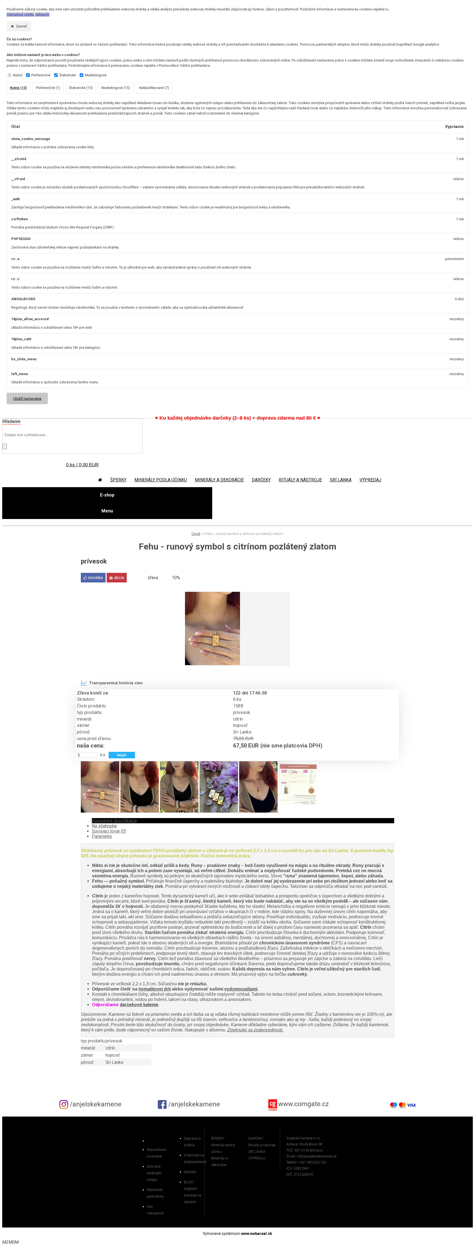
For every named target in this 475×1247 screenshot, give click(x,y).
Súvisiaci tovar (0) (109, 831)
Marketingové (95, 75)
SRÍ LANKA (341, 479)
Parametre (102, 836)
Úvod (196, 534)
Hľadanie (11, 421)
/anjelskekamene (94, 1104)
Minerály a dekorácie (219, 479)
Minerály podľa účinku (160, 479)
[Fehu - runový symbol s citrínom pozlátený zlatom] (212, 663)
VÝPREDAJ (370, 479)
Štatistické (67, 75)
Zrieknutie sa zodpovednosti (194, 1158)
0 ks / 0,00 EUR (82, 464)
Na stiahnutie (104, 825)
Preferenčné (40, 75)
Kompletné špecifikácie (114, 820)
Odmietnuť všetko (20, 14)
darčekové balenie (139, 1004)
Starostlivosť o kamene (156, 1153)
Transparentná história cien (116, 683)
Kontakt (190, 1172)
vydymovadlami (240, 989)
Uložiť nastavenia (27, 398)
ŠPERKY (118, 479)
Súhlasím (42, 14)
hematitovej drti (155, 989)
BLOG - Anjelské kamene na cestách (192, 1192)
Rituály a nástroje (300, 479)
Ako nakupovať (155, 1209)
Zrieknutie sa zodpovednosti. (255, 1030)
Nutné (17, 75)
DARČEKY (261, 479)
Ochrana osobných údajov (154, 1173)
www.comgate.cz (303, 1104)
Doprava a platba (192, 1141)
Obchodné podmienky (155, 1193)
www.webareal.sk (256, 1233)
